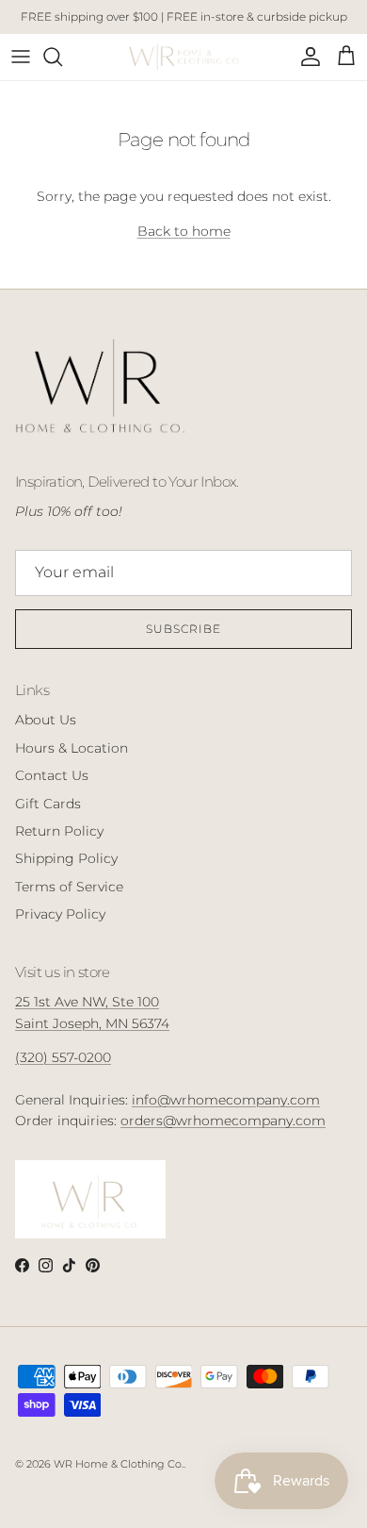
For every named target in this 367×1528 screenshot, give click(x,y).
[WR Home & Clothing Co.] (183, 57)
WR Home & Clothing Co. (119, 1463)
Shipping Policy (66, 858)
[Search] (62, 56)
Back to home (184, 231)
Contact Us (51, 775)
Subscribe (183, 629)
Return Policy (59, 830)
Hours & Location (71, 747)
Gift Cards (48, 803)
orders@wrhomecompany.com (223, 1120)
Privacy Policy (60, 913)
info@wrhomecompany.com (226, 1099)
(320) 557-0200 (63, 1057)
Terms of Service (69, 886)
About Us (45, 719)
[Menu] (20, 56)
